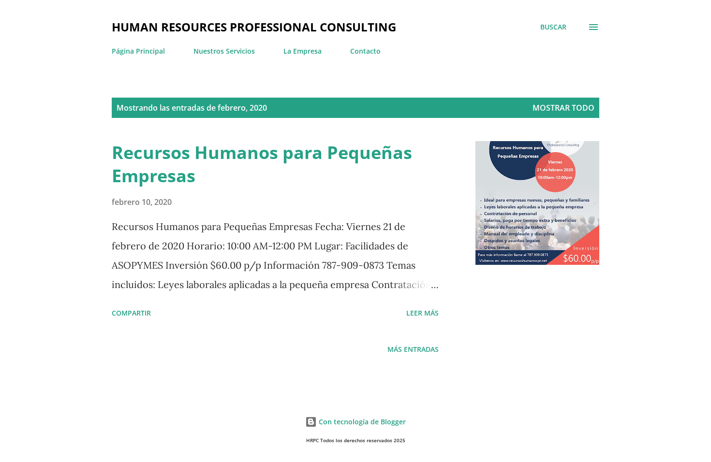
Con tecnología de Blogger (361, 421)
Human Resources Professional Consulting (254, 27)
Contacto (365, 51)
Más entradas (413, 349)
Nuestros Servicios (224, 51)
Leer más (422, 313)
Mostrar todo (563, 107)
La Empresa (302, 51)
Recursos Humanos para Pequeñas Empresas (262, 164)
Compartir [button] (131, 313)
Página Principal (138, 51)
